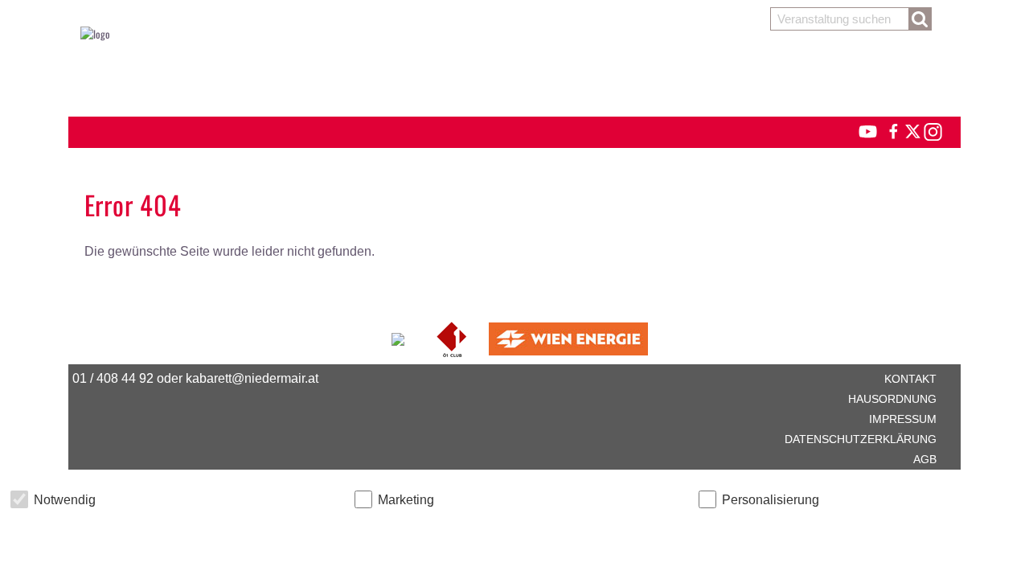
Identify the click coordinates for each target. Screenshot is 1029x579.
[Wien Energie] (568, 337)
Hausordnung (892, 398)
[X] (910, 129)
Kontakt (910, 378)
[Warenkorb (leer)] (514, 74)
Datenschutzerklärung (861, 439)
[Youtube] (860, 129)
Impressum (903, 419)
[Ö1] (453, 337)
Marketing (406, 500)
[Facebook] (892, 129)
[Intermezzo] (399, 337)
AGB (925, 459)
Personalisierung (770, 500)
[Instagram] (932, 129)
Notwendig (65, 500)
